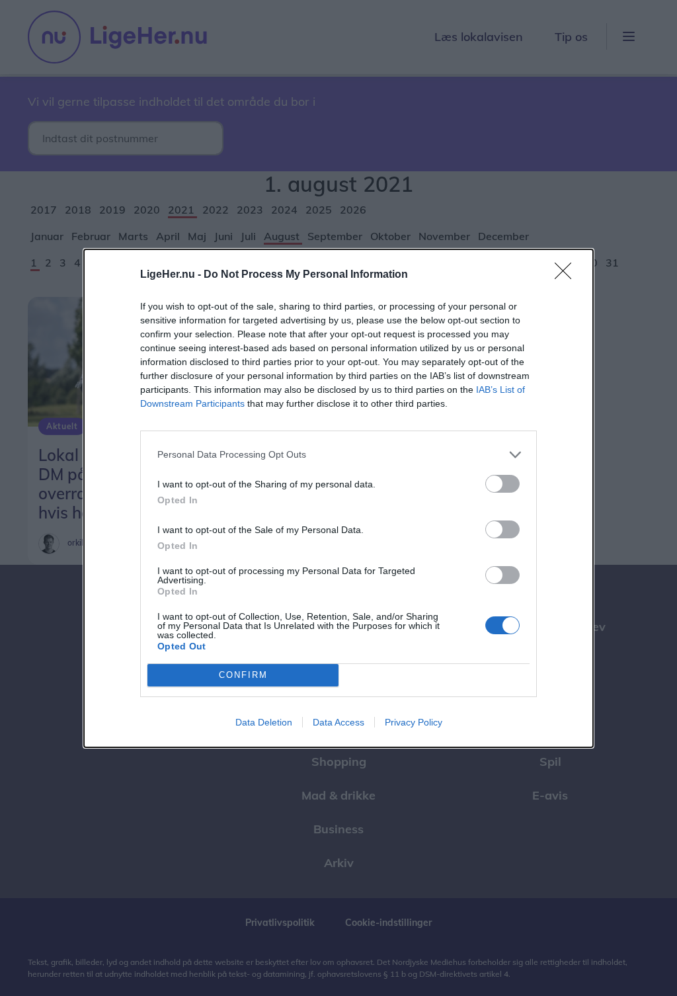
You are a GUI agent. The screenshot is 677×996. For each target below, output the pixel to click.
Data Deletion (263, 722)
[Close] (567, 275)
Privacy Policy (413, 722)
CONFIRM (243, 675)
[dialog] (338, 498)
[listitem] (338, 455)
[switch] (502, 484)
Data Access (338, 722)
